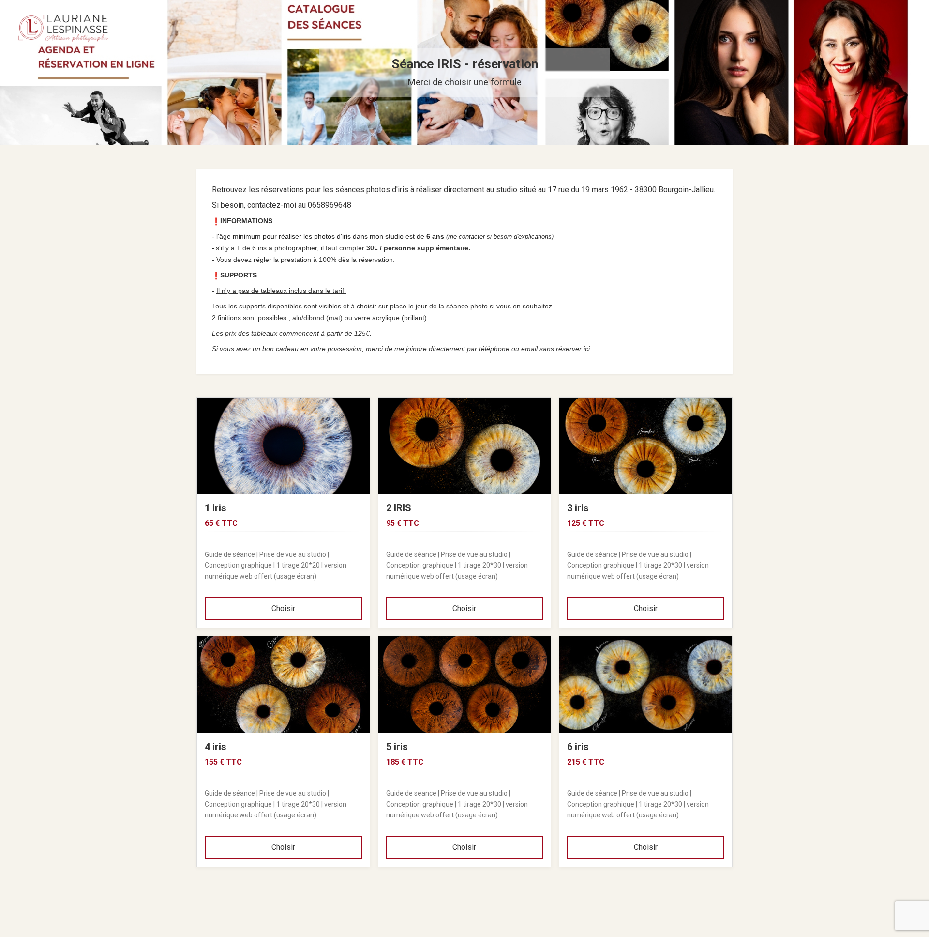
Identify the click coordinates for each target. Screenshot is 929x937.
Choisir (283, 608)
